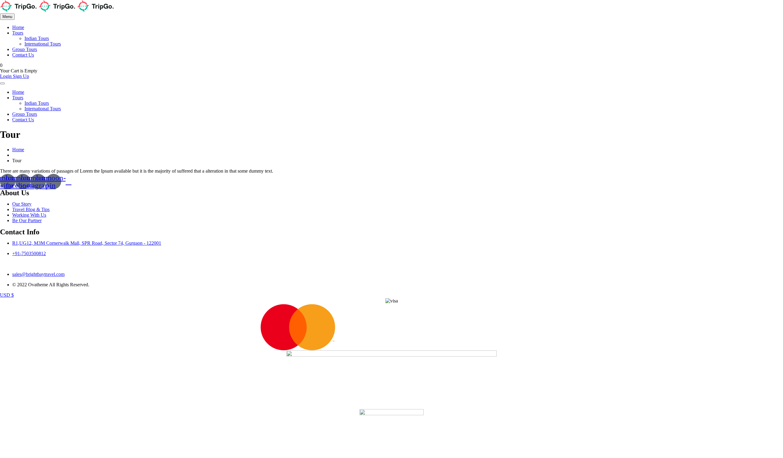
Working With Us (29, 215)
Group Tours (24, 49)
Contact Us (23, 54)
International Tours (42, 43)
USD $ (7, 295)
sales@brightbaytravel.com (38, 274)
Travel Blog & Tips (31, 209)
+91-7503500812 (29, 253)
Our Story (22, 204)
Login (6, 76)
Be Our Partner (27, 220)
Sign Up (21, 76)
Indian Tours (36, 38)
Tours (17, 32)
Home (18, 27)
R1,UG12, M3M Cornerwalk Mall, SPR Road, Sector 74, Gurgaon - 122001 (86, 243)
